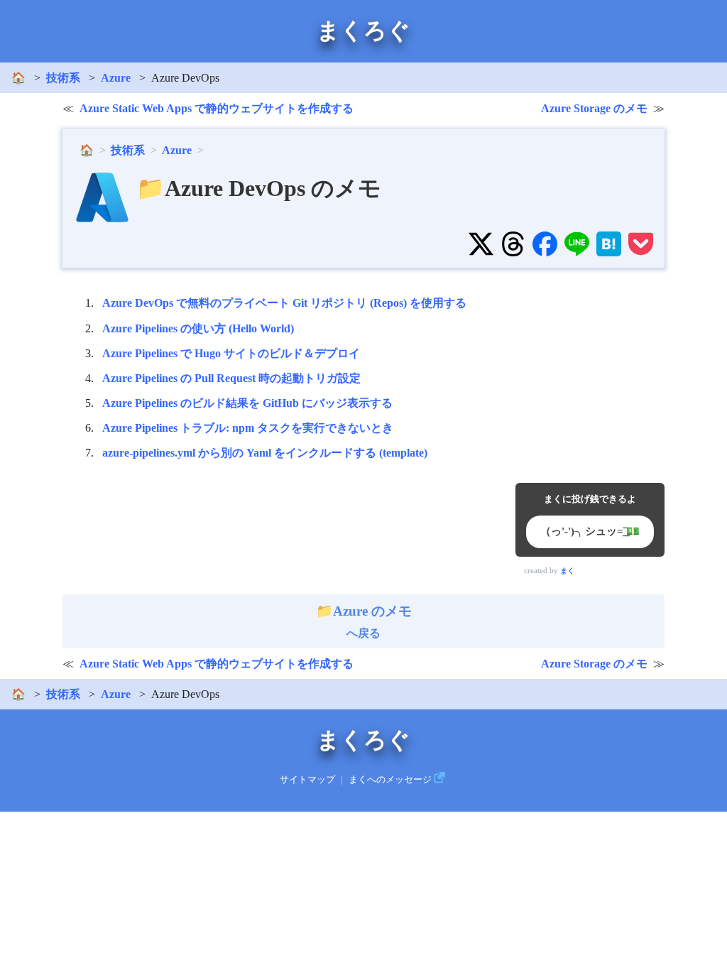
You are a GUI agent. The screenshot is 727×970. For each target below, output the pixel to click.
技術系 (63, 78)
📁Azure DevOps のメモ (258, 188)
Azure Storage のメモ (594, 108)
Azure (116, 78)
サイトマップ (307, 780)
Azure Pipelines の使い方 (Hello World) (198, 328)
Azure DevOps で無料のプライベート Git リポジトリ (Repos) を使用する (284, 303)
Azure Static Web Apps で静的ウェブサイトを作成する (217, 108)
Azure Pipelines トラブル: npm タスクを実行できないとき (247, 428)
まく (567, 570)
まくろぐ (363, 30)
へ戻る (372, 621)
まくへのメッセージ (390, 780)
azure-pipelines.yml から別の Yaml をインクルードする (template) (264, 453)
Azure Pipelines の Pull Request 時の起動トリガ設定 (231, 378)
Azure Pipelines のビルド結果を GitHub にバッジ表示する (247, 403)
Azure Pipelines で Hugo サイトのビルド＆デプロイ (231, 353)
